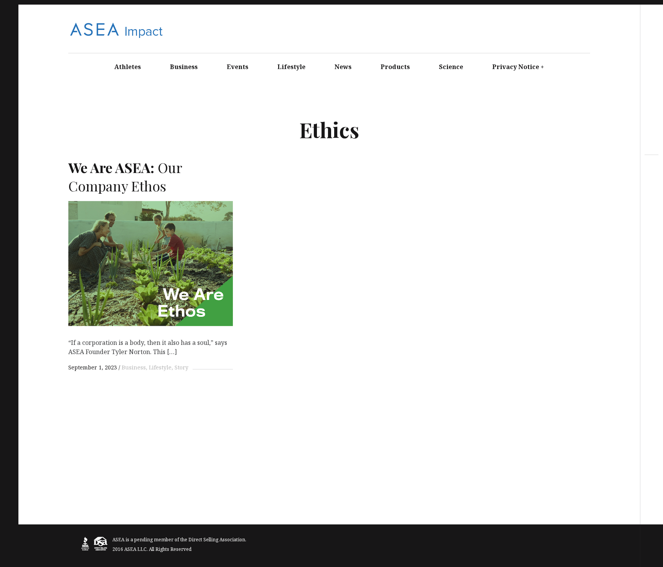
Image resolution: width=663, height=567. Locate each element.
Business (184, 67)
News (343, 67)
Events (237, 67)
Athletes (127, 67)
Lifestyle (291, 67)
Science (451, 67)
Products (395, 67)
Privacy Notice (518, 67)
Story (181, 367)
